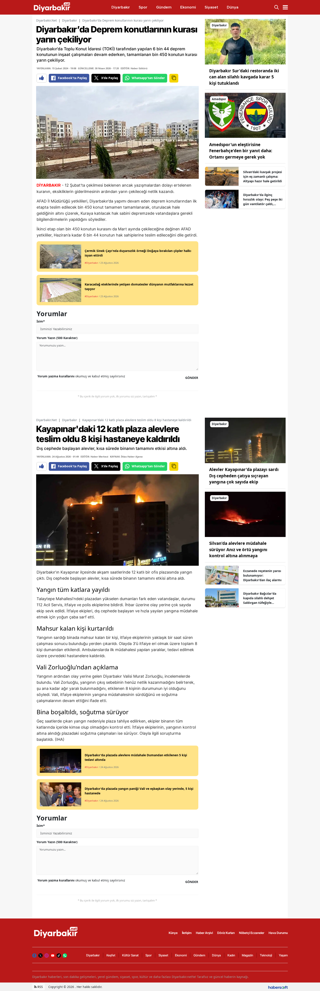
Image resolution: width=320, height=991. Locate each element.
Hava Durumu (278, 933)
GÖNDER (191, 378)
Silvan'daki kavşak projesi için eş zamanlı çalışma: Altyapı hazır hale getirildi (262, 176)
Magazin (247, 955)
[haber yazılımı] (278, 986)
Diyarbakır (69, 20)
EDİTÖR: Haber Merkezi (94, 456)
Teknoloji (266, 955)
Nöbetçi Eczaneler (251, 933)
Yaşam (283, 955)
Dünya (216, 955)
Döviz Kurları (226, 933)
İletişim (187, 933)
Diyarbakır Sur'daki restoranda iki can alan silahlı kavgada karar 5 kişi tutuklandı (244, 77)
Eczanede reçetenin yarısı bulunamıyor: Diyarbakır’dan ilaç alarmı (262, 575)
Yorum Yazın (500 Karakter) (57, 338)
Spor (148, 955)
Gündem (199, 955)
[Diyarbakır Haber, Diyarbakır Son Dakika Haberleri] (56, 932)
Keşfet (110, 955)
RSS (40, 987)
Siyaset (163, 955)
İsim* (41, 321)
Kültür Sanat (130, 955)
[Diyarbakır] (245, 41)
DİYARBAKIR (49, 185)
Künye (173, 933)
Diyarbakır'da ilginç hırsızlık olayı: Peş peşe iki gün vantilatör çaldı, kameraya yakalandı (262, 199)
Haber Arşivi (204, 933)
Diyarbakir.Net (46, 20)
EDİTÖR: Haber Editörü (134, 68)
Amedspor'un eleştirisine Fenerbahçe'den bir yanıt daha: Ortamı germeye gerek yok (240, 151)
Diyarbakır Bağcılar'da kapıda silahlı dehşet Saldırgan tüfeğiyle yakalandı (259, 598)
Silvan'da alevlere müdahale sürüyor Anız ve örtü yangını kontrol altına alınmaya (238, 549)
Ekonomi (181, 955)
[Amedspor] (245, 115)
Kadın (231, 955)
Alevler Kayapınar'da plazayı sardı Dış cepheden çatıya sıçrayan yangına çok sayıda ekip (244, 476)
